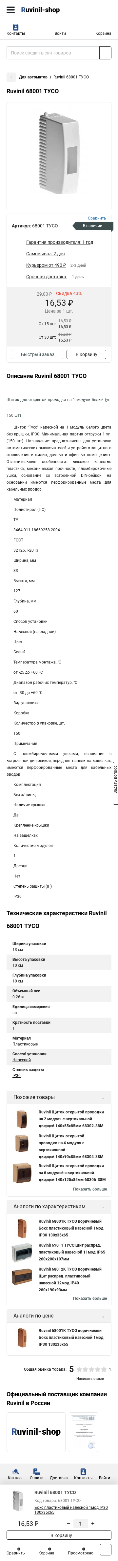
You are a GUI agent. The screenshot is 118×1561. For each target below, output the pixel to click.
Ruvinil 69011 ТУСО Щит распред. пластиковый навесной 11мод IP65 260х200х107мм (72, 1252)
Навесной (21, 1060)
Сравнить (16, 1553)
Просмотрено (80, 1553)
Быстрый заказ (37, 354)
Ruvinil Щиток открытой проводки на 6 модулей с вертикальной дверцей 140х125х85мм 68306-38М (72, 1173)
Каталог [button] (15, 1478)
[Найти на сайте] (105, 52)
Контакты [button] (16, 33)
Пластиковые (25, 1044)
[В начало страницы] (105, 1549)
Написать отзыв (90, 1379)
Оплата (37, 1478)
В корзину (86, 354)
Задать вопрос (115, 780)
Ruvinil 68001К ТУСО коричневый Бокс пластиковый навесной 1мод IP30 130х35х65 (71, 1228)
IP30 (16, 1075)
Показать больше (90, 1189)
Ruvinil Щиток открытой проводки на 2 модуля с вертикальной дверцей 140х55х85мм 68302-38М (71, 1119)
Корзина (103, 33)
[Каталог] (11, 10)
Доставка (59, 1478)
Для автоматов (33, 77)
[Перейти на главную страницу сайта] (49, 10)
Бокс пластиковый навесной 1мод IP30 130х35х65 (71, 1510)
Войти (60, 33)
